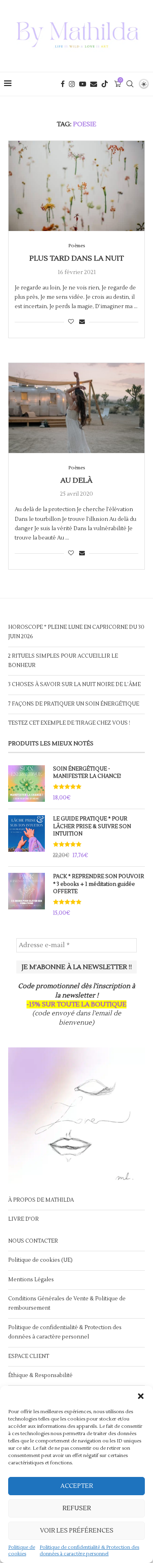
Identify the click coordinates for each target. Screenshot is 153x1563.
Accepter (76, 1486)
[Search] (130, 84)
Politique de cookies (21, 1550)
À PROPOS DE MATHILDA (41, 1200)
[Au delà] (76, 408)
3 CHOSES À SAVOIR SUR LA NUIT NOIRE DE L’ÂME (74, 684)
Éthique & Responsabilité (40, 1375)
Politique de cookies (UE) (40, 1260)
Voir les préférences (76, 1531)
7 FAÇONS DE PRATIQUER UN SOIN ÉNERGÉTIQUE (73, 704)
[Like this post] (71, 322)
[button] (141, 1396)
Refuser (76, 1508)
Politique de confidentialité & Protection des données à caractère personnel (89, 1550)
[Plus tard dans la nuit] (76, 186)
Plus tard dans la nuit (76, 258)
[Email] (93, 84)
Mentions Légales (31, 1279)
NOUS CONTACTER (33, 1241)
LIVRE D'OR (23, 1219)
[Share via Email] (82, 322)
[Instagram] (72, 84)
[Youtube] (82, 84)
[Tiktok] (104, 84)
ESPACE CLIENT (28, 1356)
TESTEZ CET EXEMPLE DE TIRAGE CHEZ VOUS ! (69, 723)
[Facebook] (63, 84)
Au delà (76, 480)
